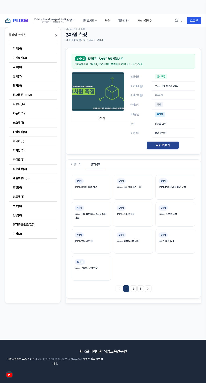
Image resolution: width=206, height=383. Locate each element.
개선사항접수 (144, 20)
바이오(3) (18, 159)
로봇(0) (17, 206)
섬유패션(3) (20, 169)
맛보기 (101, 118)
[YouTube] (9, 374)
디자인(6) (18, 150)
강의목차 (96, 164)
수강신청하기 (163, 145)
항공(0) (17, 215)
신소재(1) (18, 122)
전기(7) (17, 76)
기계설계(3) (20, 58)
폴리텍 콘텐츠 (17, 35)
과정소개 (76, 164)
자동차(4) (19, 113)
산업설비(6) (20, 132)
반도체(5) (18, 197)
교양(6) (17, 187)
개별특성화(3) (21, 178)
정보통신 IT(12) (22, 95)
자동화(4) (19, 104)
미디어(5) (18, 141)
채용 (107, 20)
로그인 (194, 20)
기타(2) (17, 234)
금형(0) (17, 67)
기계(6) (17, 48)
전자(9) (17, 85)
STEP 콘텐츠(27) (23, 224)
